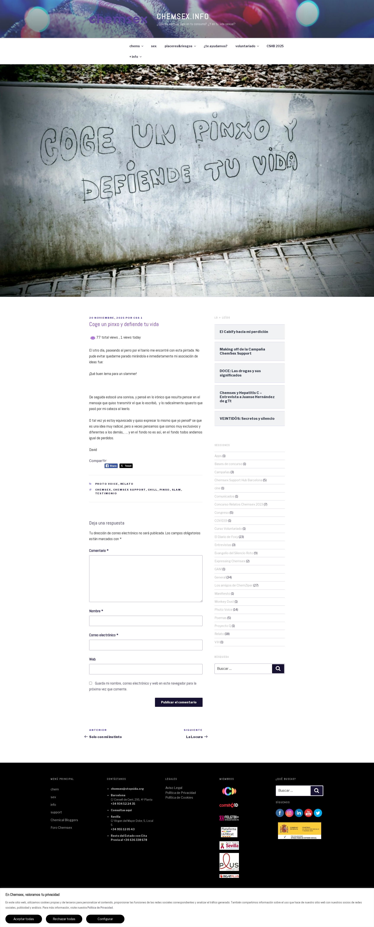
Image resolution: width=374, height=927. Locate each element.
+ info (133, 56)
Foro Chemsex (61, 827)
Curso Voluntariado (228, 528)
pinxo (165, 489)
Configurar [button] (105, 919)
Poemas (220, 618)
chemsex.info (183, 16)
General (220, 577)
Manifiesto (222, 593)
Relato (127, 483)
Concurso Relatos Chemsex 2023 (238, 504)
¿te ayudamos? (215, 46)
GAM (218, 569)
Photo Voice (106, 483)
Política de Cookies (179, 797)
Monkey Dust (224, 601)
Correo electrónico (103, 634)
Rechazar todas (64, 919)
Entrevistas (222, 545)
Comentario (99, 550)
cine (217, 488)
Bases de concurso (228, 464)
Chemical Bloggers (64, 820)
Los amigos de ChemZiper (233, 585)
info (53, 804)
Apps (218, 456)
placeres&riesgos (178, 46)
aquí (129, 810)
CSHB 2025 (275, 46)
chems (134, 46)
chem (55, 789)
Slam (176, 489)
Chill (153, 489)
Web (92, 659)
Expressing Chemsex (229, 561)
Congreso (221, 512)
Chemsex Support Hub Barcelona (238, 480)
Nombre (96, 610)
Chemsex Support (129, 489)
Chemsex (103, 489)
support (56, 812)
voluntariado (245, 46)
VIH (217, 642)
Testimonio (106, 493)
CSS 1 (138, 317)
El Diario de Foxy (226, 537)
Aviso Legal (173, 788)
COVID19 (220, 520)
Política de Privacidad (100, 907)
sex (153, 46)
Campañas (222, 472)
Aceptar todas (23, 919)
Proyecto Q (222, 626)
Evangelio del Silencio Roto (233, 553)
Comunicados (224, 496)
